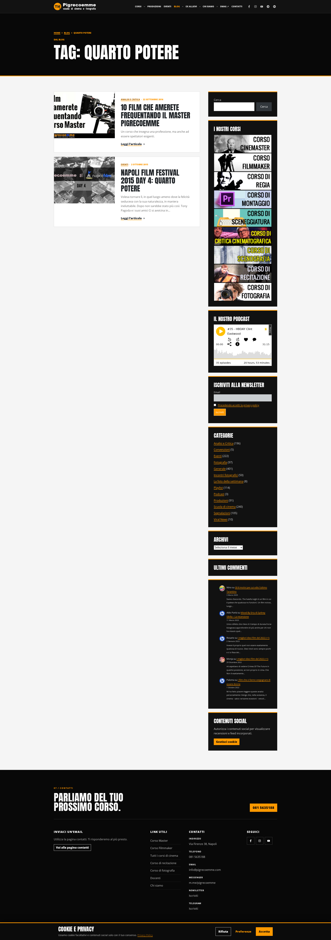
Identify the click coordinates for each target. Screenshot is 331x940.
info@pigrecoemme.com (205, 870)
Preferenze (243, 931)
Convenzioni (222, 449)
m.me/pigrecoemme (202, 883)
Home (57, 32)
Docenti (155, 878)
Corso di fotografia (162, 870)
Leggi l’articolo (131, 144)
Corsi (138, 6)
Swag (224, 6)
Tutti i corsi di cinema (164, 856)
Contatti (237, 6)
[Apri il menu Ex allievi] (200, 6)
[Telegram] (268, 6)
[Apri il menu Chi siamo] (217, 6)
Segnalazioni (222, 513)
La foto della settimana (228, 481)
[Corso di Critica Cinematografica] (243, 236)
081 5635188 (263, 807)
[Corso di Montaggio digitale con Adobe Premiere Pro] (243, 199)
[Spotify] (274, 6)
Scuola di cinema (225, 507)
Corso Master (159, 841)
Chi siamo (208, 6)
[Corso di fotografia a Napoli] (243, 291)
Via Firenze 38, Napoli (203, 844)
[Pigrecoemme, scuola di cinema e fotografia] (75, 6)
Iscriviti (193, 896)
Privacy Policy (145, 935)
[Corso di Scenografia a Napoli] (243, 254)
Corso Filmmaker (161, 848)
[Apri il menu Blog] (182, 6)
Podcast (219, 494)
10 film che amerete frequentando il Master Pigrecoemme (155, 115)
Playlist (218, 488)
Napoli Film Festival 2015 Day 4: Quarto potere (150, 180)
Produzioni (154, 6)
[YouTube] (261, 6)
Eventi (167, 6)
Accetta (264, 931)
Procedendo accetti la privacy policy (238, 405)
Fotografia (220, 462)
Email (217, 392)
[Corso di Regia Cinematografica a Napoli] (243, 180)
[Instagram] (255, 6)
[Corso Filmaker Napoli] (243, 162)
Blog (177, 6)
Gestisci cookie (226, 742)
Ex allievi (191, 6)
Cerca (217, 100)
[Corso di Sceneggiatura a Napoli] (243, 217)
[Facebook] (249, 6)
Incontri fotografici (226, 475)
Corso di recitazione (163, 863)
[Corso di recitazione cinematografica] (243, 273)
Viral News (220, 519)
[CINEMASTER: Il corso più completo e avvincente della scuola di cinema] (243, 143)
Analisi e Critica (130, 99)
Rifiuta (223, 931)
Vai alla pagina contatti (72, 847)
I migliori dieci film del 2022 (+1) (253, 637)
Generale (220, 469)
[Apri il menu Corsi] (144, 6)
